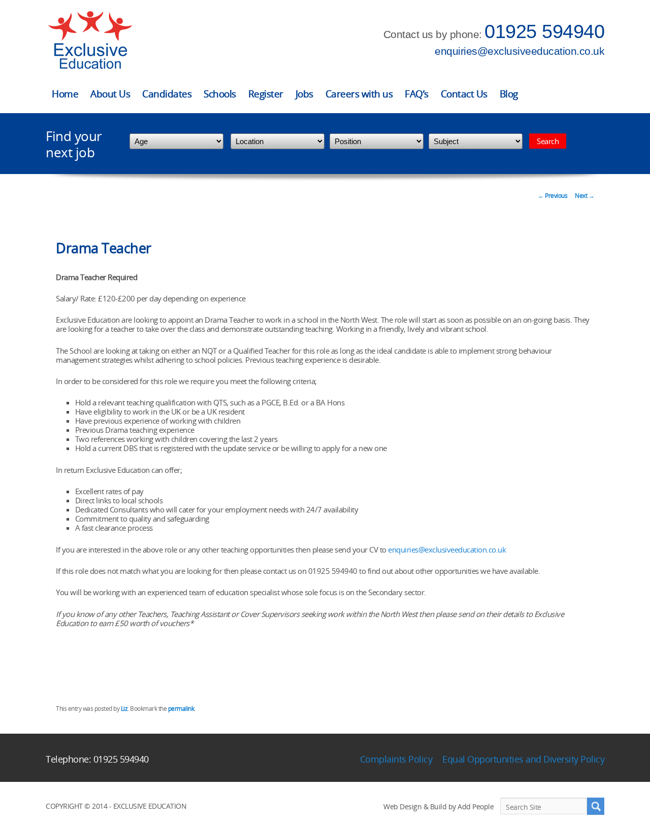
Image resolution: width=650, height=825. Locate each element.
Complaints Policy (396, 759)
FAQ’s (417, 93)
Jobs (304, 93)
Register (265, 93)
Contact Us (464, 93)
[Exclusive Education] (90, 40)
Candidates (166, 93)
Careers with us (359, 93)
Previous (552, 195)
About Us (110, 93)
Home (65, 93)
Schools (220, 93)
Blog (509, 93)
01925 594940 (544, 31)
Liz (124, 708)
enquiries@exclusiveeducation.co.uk (519, 51)
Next (584, 195)
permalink (181, 708)
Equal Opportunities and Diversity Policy (523, 759)
